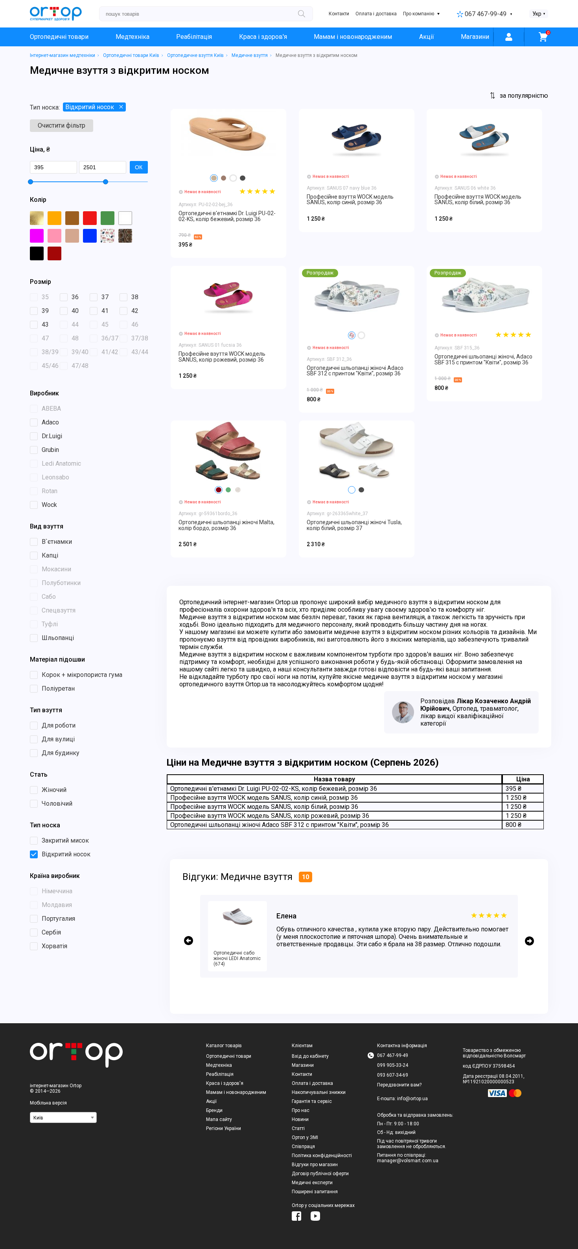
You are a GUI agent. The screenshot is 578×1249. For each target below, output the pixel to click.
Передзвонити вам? (399, 1085)
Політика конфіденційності (322, 1155)
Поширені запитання (315, 1191)
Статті (298, 1128)
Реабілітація (194, 36)
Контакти (339, 13)
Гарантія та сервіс (312, 1101)
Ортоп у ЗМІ (305, 1137)
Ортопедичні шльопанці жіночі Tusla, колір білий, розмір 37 (354, 525)
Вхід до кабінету (310, 1056)
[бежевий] (214, 178)
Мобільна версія (48, 1103)
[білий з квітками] (352, 335)
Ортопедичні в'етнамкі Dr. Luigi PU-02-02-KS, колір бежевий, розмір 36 (227, 216)
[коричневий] (224, 178)
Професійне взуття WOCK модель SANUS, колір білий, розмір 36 (477, 199)
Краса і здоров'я (263, 36)
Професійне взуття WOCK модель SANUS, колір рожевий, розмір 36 (222, 356)
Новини (300, 1119)
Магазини (475, 36)
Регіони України (223, 1128)
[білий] (233, 178)
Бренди (214, 1110)
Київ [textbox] (38, 1118)
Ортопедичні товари (59, 36)
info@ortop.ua (412, 1098)
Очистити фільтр (61, 125)
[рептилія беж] (238, 490)
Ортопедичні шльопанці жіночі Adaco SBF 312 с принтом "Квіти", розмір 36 (355, 371)
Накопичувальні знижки (319, 1092)
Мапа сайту (219, 1119)
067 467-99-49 (485, 14)
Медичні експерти (312, 1182)
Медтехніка (132, 36)
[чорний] (243, 178)
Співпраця (303, 1146)
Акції (426, 36)
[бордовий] (219, 490)
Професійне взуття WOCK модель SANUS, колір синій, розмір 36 (350, 199)
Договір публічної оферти (320, 1173)
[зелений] (228, 490)
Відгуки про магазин (315, 1164)
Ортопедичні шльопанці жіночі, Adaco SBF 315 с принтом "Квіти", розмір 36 (483, 359)
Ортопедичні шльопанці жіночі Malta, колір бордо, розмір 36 (226, 525)
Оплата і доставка (376, 13)
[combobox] (63, 1117)
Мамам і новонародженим (353, 36)
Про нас (300, 1110)
